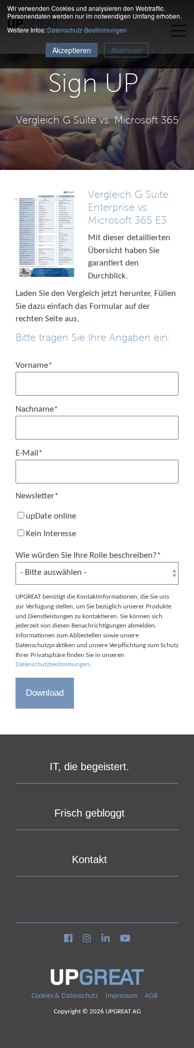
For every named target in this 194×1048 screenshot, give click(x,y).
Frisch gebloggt (89, 813)
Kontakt (89, 859)
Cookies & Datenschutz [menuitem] (65, 996)
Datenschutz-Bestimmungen (87, 29)
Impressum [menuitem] (122, 996)
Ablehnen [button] (126, 50)
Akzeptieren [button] (71, 50)
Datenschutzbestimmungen (52, 664)
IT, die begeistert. (89, 766)
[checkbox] (97, 525)
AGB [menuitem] (151, 996)
